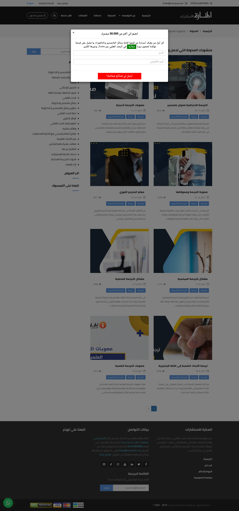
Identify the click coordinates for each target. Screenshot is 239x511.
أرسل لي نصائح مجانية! (119, 76)
